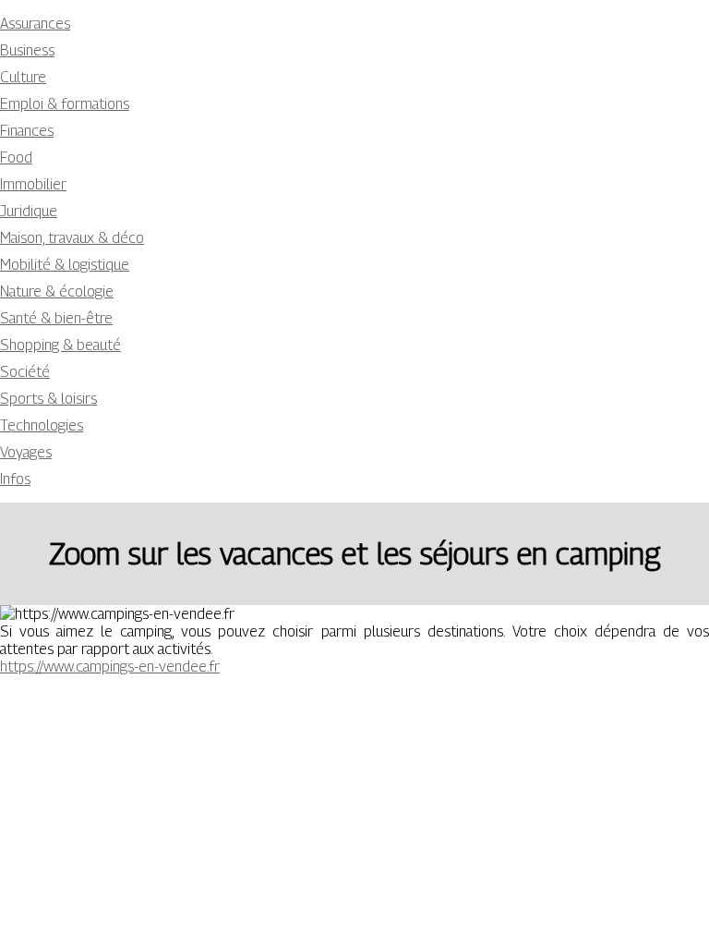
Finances (27, 130)
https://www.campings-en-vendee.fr (110, 666)
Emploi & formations (64, 104)
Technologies (41, 425)
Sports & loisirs (48, 398)
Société (25, 372)
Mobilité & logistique (64, 264)
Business (27, 50)
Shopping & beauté (60, 345)
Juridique (28, 211)
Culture (23, 77)
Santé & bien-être (56, 318)
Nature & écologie (57, 291)
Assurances (35, 23)
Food (16, 157)
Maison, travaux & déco (72, 238)
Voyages (26, 452)
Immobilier (33, 184)
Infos (15, 479)
